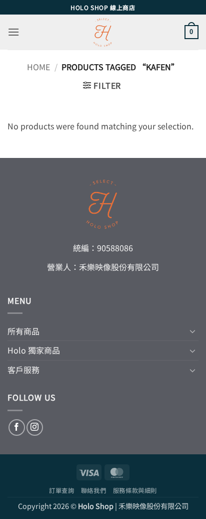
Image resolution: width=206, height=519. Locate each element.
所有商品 (24, 331)
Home (38, 67)
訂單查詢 (61, 490)
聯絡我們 (93, 490)
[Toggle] (192, 331)
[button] (14, 32)
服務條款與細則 (135, 490)
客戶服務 (24, 370)
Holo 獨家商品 (34, 350)
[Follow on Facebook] (16, 427)
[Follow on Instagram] (34, 427)
